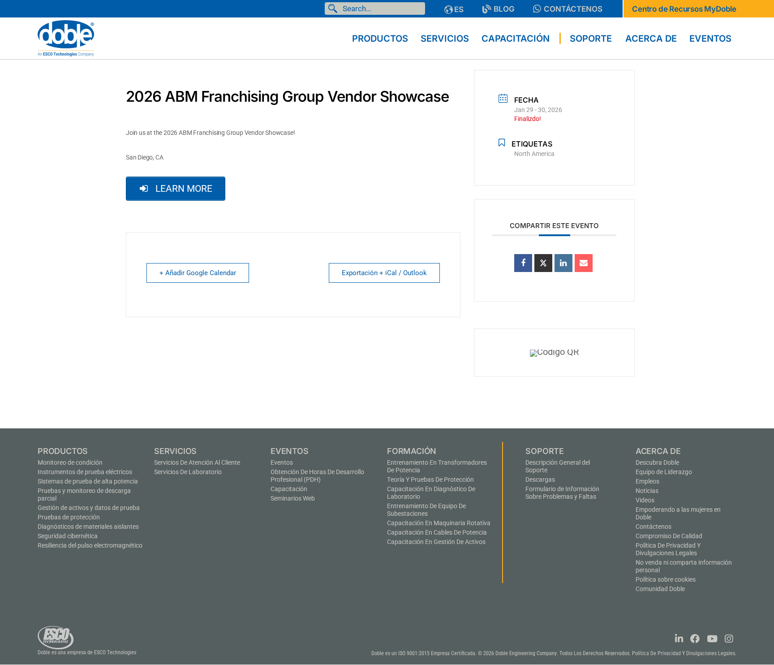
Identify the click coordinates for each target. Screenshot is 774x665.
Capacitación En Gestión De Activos (436, 541)
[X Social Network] (543, 263)
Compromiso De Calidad (669, 536)
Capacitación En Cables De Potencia (437, 532)
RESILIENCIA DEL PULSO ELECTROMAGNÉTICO (90, 545)
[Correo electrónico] (584, 263)
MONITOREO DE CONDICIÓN (70, 462)
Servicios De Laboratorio (188, 471)
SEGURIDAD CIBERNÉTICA (68, 536)
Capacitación (289, 488)
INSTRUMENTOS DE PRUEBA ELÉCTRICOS (85, 471)
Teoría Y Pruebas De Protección (430, 479)
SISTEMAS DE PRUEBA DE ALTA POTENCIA (88, 481)
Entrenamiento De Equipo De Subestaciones (426, 509)
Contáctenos (653, 526)
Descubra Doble (657, 462)
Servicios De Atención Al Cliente (197, 462)
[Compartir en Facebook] (523, 263)
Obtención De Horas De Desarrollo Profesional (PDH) (317, 475)
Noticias (647, 490)
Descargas (540, 479)
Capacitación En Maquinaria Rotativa (438, 523)
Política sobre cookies (666, 579)
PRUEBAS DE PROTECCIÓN (69, 517)
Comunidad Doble (660, 588)
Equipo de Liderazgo (664, 471)
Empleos (647, 481)
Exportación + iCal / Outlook (384, 273)
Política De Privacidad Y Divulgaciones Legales (668, 549)
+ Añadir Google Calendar (197, 273)
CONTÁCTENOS (573, 8)
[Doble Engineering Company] (66, 37)
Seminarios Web (293, 498)
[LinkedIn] (563, 263)
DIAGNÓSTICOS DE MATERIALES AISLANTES (88, 526)
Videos (645, 500)
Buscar (334, 8)
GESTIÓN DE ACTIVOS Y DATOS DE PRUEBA (89, 507)
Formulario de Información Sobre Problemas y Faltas (562, 492)
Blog (504, 8)
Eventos (282, 462)
